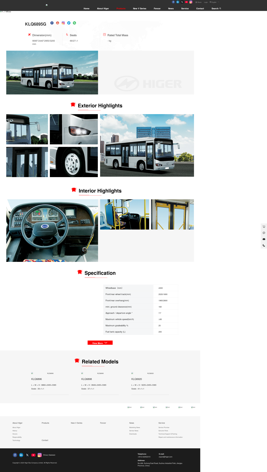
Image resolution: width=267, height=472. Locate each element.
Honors (15, 434)
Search (215, 8)
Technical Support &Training (168, 434)
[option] (100, 11)
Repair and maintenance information (171, 437)
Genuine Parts (163, 431)
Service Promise (164, 427)
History (15, 431)
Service (185, 8)
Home (86, 8)
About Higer (103, 8)
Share (200, 2)
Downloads (133, 434)
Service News (133, 431)
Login (206, 2)
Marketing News (134, 427)
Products (120, 8)
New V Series (139, 8)
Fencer (157, 8)
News (171, 8)
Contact (200, 8)
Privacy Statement (49, 455)
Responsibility (17, 437)
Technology (16, 440)
